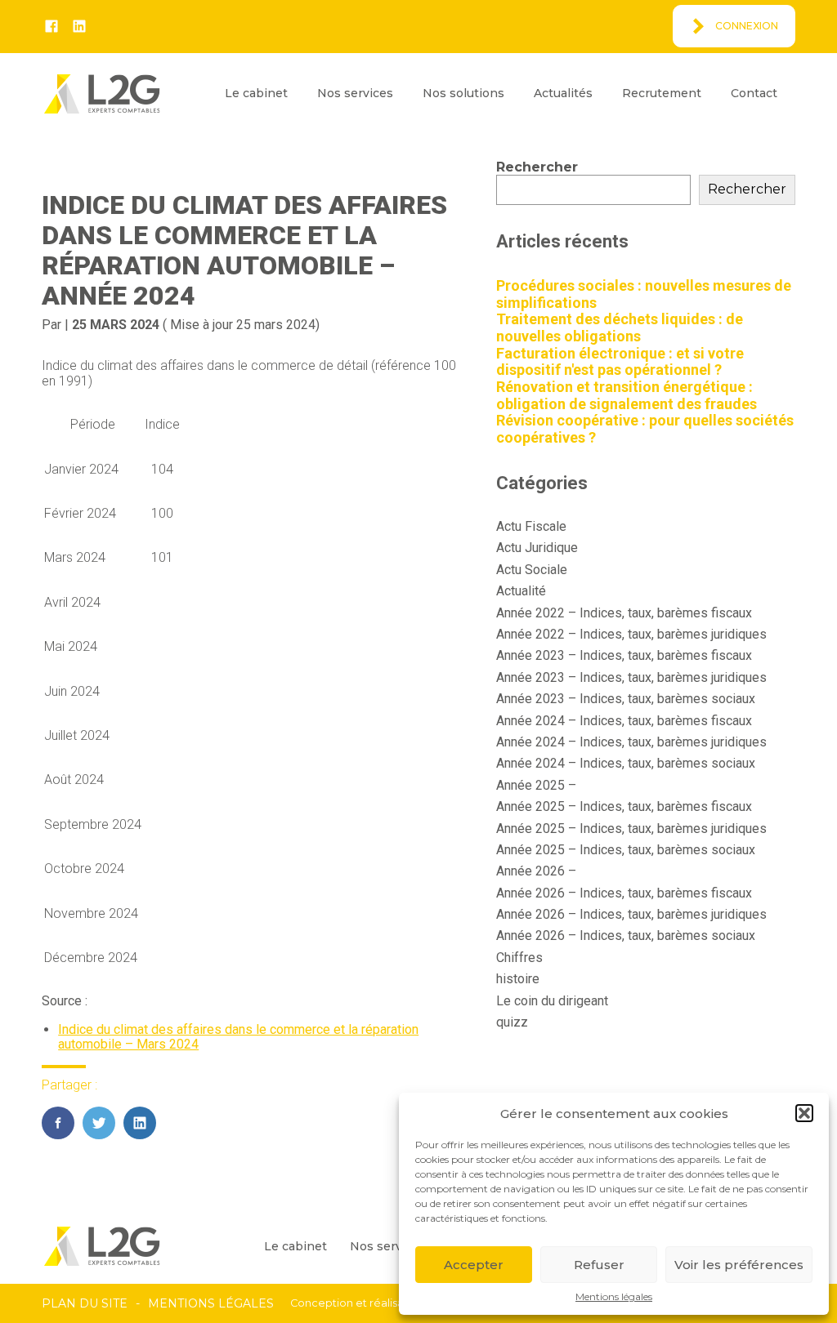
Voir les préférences (738, 1264)
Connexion (746, 26)
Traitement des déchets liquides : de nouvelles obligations (619, 327)
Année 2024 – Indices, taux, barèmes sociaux (625, 763)
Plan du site (85, 1303)
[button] (804, 1113)
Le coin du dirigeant (552, 1001)
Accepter (474, 1264)
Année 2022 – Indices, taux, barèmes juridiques (631, 634)
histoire (517, 979)
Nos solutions (463, 93)
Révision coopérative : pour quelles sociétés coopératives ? (645, 429)
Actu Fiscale (531, 526)
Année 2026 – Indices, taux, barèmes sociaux (625, 935)
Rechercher (537, 167)
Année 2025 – (536, 785)
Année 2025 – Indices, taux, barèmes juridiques (631, 828)
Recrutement (661, 93)
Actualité (521, 591)
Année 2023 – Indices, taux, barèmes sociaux (625, 698)
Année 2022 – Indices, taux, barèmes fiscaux (624, 613)
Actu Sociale (531, 569)
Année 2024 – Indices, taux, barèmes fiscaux (624, 720)
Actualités (563, 93)
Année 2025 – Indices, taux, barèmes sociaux (625, 850)
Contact (754, 93)
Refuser (599, 1264)
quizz (512, 1022)
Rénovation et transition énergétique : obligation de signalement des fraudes (626, 395)
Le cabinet (256, 93)
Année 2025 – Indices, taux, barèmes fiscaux (624, 806)
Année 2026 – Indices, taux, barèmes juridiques (631, 914)
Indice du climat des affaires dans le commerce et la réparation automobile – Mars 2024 (238, 1037)
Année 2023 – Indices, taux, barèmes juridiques (631, 677)
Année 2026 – (536, 871)
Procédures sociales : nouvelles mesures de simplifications (643, 294)
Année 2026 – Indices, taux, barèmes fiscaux (624, 893)
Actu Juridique (537, 547)
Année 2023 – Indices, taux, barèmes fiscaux (624, 655)
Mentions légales (613, 1297)
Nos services (355, 93)
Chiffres (519, 957)
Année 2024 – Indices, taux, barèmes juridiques (631, 742)
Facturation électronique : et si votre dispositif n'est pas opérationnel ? (620, 362)
